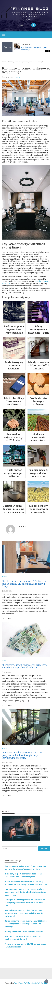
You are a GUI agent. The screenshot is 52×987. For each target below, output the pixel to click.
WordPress (18, 983)
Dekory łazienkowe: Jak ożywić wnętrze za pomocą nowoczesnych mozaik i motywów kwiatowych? (24, 913)
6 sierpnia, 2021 (8, 77)
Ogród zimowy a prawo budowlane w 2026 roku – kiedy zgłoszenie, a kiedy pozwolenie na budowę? (26, 924)
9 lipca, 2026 (7, 762)
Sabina (22, 526)
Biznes (18, 77)
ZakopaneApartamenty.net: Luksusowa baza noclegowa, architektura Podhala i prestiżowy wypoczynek (25, 892)
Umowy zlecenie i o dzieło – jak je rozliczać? (24, 931)
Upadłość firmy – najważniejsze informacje (34, 48)
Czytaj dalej (7, 795)
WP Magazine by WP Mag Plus (36, 983)
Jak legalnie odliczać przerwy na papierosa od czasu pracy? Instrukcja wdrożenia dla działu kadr (25, 902)
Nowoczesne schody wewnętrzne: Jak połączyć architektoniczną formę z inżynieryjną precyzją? (22, 755)
